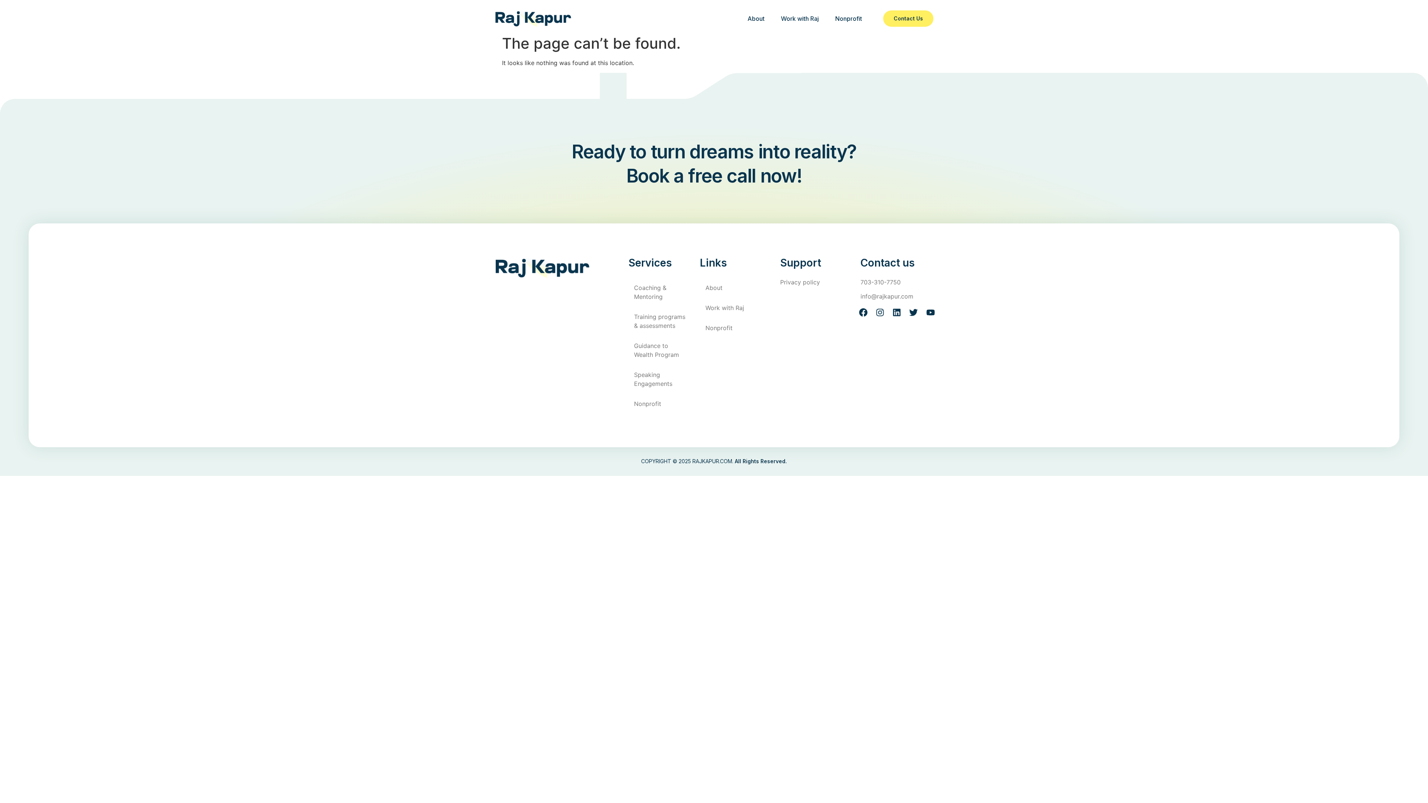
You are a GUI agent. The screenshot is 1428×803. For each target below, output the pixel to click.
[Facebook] (863, 312)
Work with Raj (800, 18)
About (756, 18)
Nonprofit (848, 18)
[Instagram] (880, 312)
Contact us (908, 18)
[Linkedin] (896, 312)
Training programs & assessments (659, 321)
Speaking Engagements (653, 379)
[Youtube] (930, 312)
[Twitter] (913, 312)
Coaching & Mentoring (650, 292)
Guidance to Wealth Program (656, 350)
